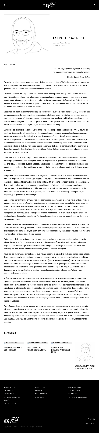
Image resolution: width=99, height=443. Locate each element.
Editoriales (9, 394)
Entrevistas (9, 390)
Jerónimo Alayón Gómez (61, 43)
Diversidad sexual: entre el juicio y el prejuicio (13, 349)
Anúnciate (39, 397)
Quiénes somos (74, 387)
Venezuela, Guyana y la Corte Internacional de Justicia (85, 367)
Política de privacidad (78, 397)
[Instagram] (93, 419)
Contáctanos (74, 390)
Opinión (7, 400)
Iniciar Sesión (41, 394)
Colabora (72, 394)
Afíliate (38, 390)
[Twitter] (90, 419)
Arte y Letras (10, 404)
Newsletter (40, 387)
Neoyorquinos (10, 387)
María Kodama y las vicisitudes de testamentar (37, 349)
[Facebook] (88, 419)
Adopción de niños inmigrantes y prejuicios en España (60, 350)
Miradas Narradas (12, 397)
